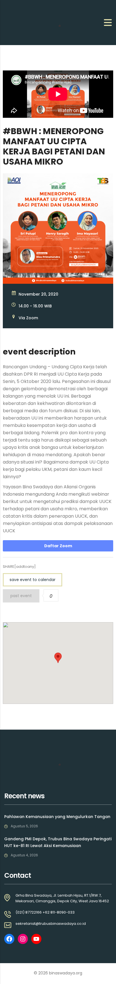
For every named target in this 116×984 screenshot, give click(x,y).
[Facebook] (9, 939)
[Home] (32, 22)
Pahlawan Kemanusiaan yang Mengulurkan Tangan (57, 816)
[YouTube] (36, 939)
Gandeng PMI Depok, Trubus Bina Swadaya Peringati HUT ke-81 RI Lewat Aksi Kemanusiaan (57, 842)
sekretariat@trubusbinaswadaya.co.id (50, 923)
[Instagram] (23, 939)
